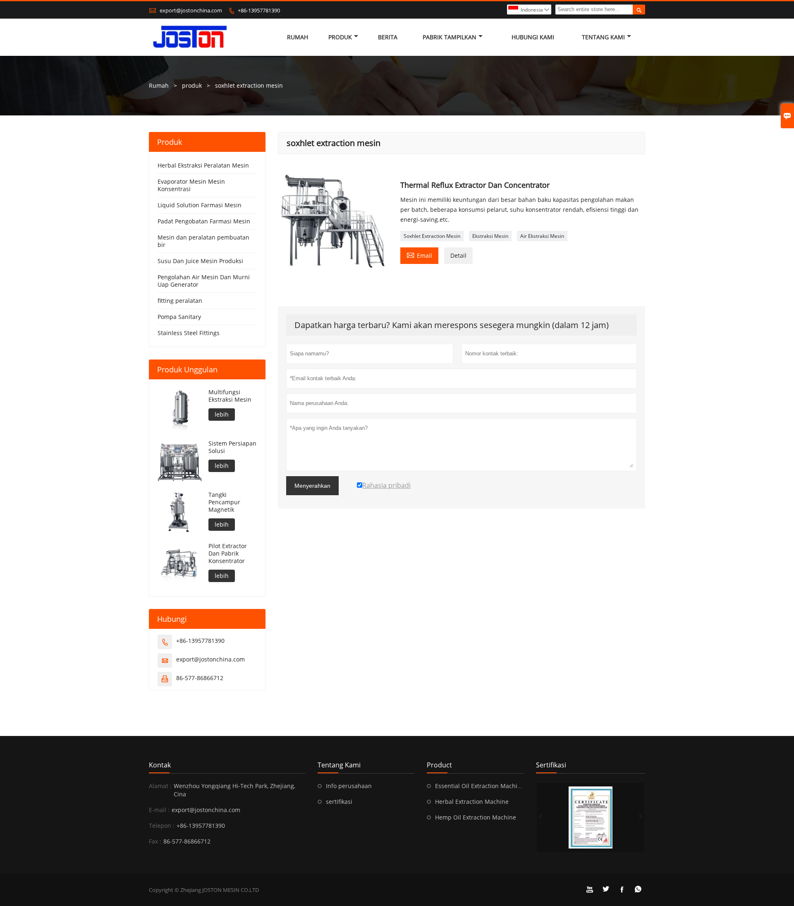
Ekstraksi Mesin (490, 236)
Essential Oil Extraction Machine (479, 786)
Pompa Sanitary (179, 317)
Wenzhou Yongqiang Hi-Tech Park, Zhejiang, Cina (234, 790)
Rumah (297, 37)
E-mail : (159, 810)
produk (192, 85)
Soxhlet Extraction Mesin (432, 236)
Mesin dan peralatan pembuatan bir (203, 241)
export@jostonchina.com (191, 10)
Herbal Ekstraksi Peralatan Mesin (203, 165)
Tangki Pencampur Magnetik (224, 502)
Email (419, 254)
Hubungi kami (533, 37)
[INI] (590, 817)
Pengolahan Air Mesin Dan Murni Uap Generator (204, 280)
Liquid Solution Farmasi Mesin (200, 205)
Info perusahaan (349, 786)
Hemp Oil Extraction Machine (475, 817)
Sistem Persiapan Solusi (232, 447)
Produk (340, 37)
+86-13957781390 (259, 10)
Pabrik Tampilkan (449, 37)
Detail (458, 255)
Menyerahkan (312, 485)
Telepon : (162, 825)
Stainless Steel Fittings (189, 333)
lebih (222, 414)
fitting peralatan (180, 300)
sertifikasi (339, 801)
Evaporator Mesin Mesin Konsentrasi (191, 185)
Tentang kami (603, 37)
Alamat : (160, 786)
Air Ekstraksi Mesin (542, 236)
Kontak (160, 764)
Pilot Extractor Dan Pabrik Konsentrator (227, 553)
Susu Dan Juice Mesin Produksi (200, 261)
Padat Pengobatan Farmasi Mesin (204, 221)
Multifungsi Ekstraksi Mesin (229, 395)
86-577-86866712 (199, 678)
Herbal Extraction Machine (472, 801)
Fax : (155, 841)
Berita (387, 37)
